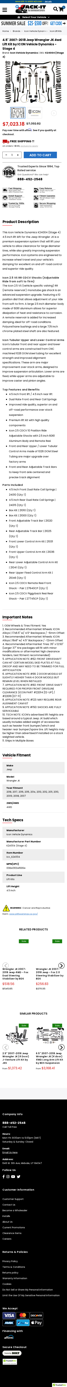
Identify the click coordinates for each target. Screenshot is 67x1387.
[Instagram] (7, 1176)
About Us (7, 1221)
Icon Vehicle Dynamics (36, 31)
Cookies (6, 1284)
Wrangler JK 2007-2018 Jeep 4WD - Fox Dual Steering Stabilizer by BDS (15, 973)
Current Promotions (13, 1227)
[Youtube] (13, 1176)
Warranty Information (14, 1278)
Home (5, 31)
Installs (6, 1216)
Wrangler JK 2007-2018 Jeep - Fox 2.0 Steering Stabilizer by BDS (49, 973)
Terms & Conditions (13, 1267)
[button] (18, 112)
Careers (6, 1238)
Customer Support (13, 1199)
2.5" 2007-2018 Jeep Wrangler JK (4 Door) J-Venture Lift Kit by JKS (15, 1058)
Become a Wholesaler (14, 1210)
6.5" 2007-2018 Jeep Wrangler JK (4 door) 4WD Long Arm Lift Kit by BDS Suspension (49, 1058)
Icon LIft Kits (56, 31)
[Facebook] (3, 1176)
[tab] (22, 221)
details (48, 1)
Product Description (21, 221)
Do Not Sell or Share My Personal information (27, 1289)
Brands (16, 31)
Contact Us (8, 1204)
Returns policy (10, 1272)
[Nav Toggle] (4, 10)
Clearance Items (11, 1233)
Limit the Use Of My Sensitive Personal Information (31, 1295)
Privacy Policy (10, 1261)
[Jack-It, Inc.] (30, 8)
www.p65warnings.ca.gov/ (23, 913)
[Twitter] (18, 1176)
